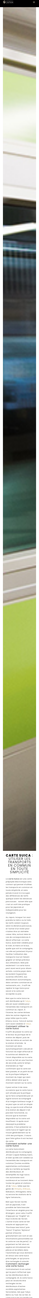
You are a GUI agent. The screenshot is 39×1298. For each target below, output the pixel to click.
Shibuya (26, 1189)
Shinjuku (18, 1189)
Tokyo (27, 1001)
